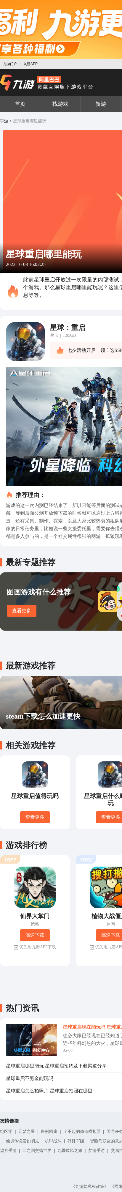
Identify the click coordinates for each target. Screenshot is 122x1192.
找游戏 (60, 104)
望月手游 (8, 1150)
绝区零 (6, 1131)
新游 (100, 104)
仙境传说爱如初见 (22, 1141)
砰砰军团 (76, 1141)
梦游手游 (96, 1150)
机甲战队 (53, 1141)
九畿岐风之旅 (69, 1150)
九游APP (30, 64)
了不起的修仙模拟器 (82, 1131)
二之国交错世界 (37, 1150)
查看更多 (21, 610)
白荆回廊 (49, 1131)
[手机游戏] (46, 83)
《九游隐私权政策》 (89, 1186)
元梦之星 (26, 1131)
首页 (20, 104)
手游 (4, 121)
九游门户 (10, 64)
